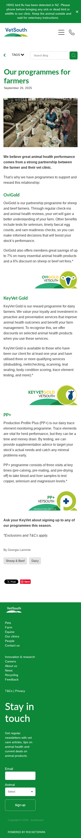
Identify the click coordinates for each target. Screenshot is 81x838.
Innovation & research (20, 657)
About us (11, 666)
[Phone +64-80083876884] (72, 32)
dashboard (37, 820)
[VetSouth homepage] (30, 32)
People (9, 641)
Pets (8, 623)
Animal (10, 784)
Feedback (12, 679)
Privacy (20, 691)
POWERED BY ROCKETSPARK (26, 832)
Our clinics (12, 636)
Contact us (12, 645)
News (9, 670)
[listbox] (20, 791)
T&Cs (9, 691)
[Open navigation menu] (61, 32)
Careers (10, 661)
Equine (9, 632)
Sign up (20, 805)
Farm (8, 627)
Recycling (11, 675)
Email (9, 768)
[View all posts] (4, 55)
